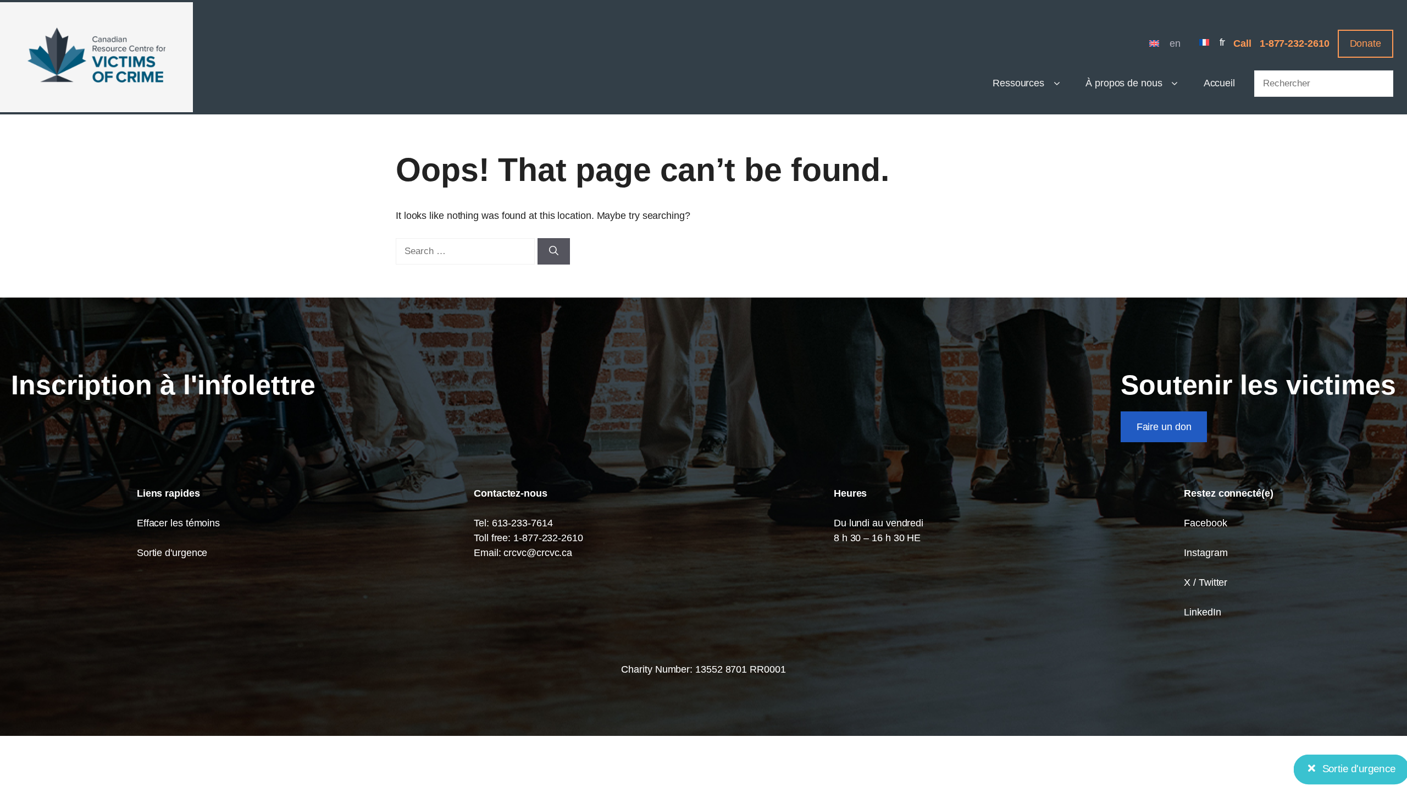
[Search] (554, 251)
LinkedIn (1202, 612)
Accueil (1219, 83)
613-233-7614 (522, 523)
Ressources (1018, 83)
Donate (1365, 43)
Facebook (1205, 523)
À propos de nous (1123, 83)
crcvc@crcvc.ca (537, 552)
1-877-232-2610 (1295, 43)
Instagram (1205, 552)
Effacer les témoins (178, 523)
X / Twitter (1205, 582)
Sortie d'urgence (172, 552)
